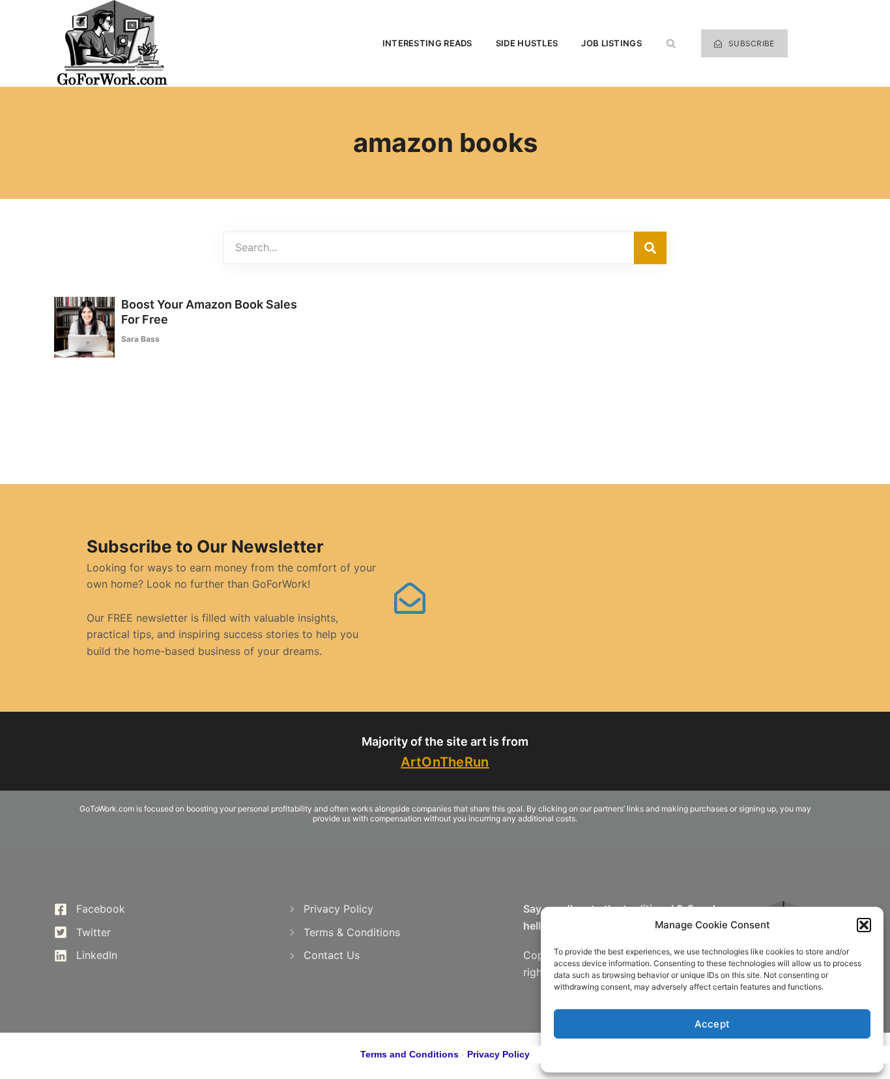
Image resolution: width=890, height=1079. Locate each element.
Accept (712, 1024)
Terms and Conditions (409, 1054)
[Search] (650, 248)
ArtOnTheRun (445, 762)
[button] (863, 925)
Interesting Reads (427, 43)
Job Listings (611, 43)
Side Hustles (527, 43)
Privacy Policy (498, 1054)
